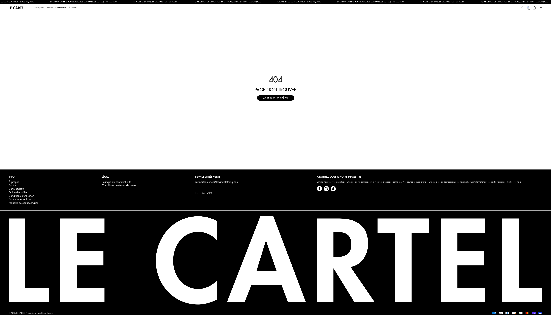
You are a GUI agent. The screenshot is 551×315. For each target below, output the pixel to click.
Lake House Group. (45, 313)
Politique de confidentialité (23, 203)
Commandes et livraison (22, 199)
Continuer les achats (275, 97)
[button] (522, 7)
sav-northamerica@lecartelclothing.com (216, 182)
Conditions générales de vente (119, 185)
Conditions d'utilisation (21, 196)
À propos (14, 182)
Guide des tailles (18, 192)
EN (541, 8)
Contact (13, 185)
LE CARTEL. (20, 313)
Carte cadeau (16, 189)
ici (520, 182)
